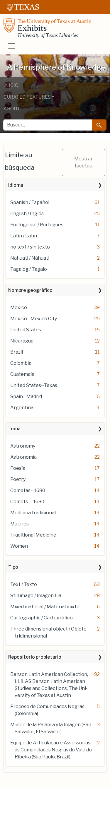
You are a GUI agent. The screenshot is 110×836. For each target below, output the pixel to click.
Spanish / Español (29, 202)
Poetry (18, 479)
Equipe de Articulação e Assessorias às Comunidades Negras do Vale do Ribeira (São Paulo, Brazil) (51, 750)
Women (19, 546)
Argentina (21, 407)
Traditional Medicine (33, 535)
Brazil (16, 352)
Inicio (11, 85)
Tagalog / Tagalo (28, 269)
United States (25, 330)
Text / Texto (23, 584)
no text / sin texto (30, 247)
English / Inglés (27, 213)
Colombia (20, 363)
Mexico (18, 307)
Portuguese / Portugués (36, 224)
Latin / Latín (23, 236)
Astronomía (23, 457)
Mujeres (19, 524)
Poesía (17, 468)
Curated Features (27, 97)
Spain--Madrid (26, 396)
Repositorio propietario (34, 657)
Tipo (13, 567)
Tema (14, 428)
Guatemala (22, 374)
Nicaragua (21, 341)
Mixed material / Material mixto (44, 606)
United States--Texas (33, 385)
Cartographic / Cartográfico (41, 618)
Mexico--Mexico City (33, 318)
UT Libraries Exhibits (48, 28)
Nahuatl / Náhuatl (29, 258)
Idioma (15, 185)
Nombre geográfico (30, 290)
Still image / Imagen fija (35, 595)
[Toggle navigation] (12, 46)
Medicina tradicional (33, 512)
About (12, 109)
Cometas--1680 (27, 490)
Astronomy (22, 446)
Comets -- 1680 (27, 501)
